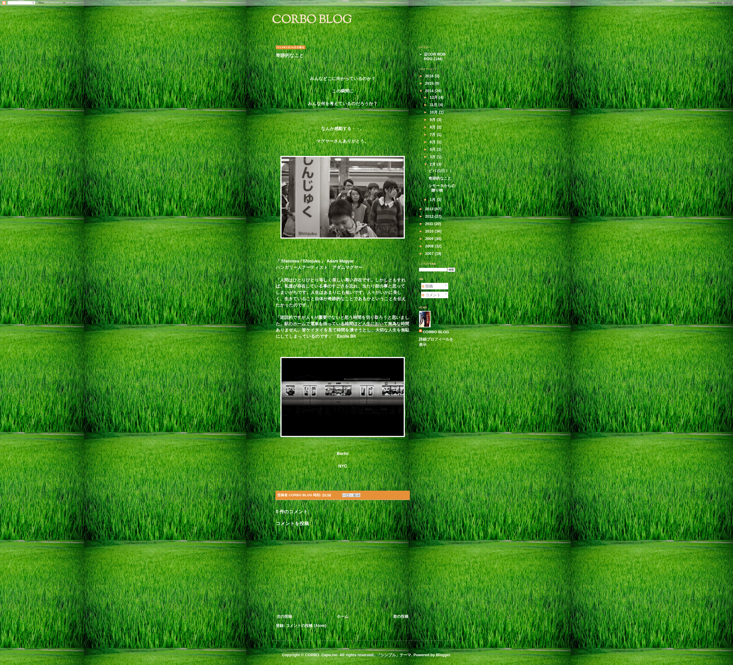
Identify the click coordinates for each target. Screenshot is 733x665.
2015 (430, 83)
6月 (433, 142)
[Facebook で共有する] (355, 495)
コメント (432, 295)
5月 (433, 149)
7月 (433, 134)
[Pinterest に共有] (358, 495)
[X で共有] (351, 495)
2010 (430, 231)
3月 (433, 157)
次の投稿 (284, 616)
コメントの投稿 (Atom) (306, 625)
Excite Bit (346, 336)
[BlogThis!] (348, 495)
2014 (430, 91)
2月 (433, 164)
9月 (433, 120)
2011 (429, 224)
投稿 (428, 286)
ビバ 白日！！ (441, 171)
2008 (430, 246)
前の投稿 (400, 616)
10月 (434, 112)
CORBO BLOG (312, 20)
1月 (433, 199)
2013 (430, 209)
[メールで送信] (344, 495)
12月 (434, 97)
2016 (430, 76)
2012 (430, 216)
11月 (434, 105)
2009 (430, 239)
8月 (433, 127)
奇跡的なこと (440, 178)
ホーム (342, 616)
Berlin (343, 453)
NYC (342, 466)
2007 (430, 253)
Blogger (443, 655)
